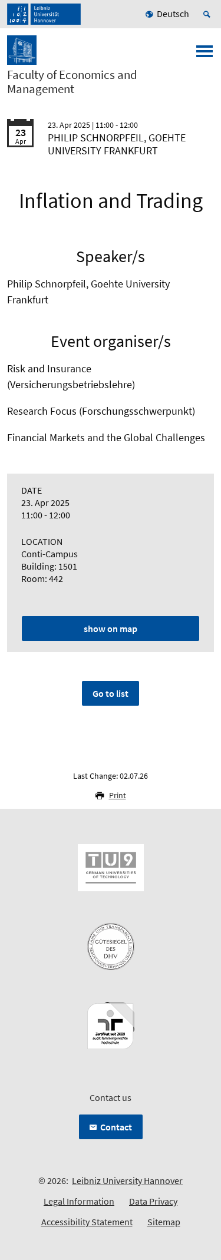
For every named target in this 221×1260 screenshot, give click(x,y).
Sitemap (163, 1222)
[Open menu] (204, 55)
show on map (110, 628)
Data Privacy (153, 1201)
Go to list (110, 693)
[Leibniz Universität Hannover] (44, 14)
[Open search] (208, 14)
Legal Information (79, 1201)
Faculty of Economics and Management (72, 82)
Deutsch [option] (173, 13)
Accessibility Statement (87, 1222)
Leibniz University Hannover (127, 1180)
